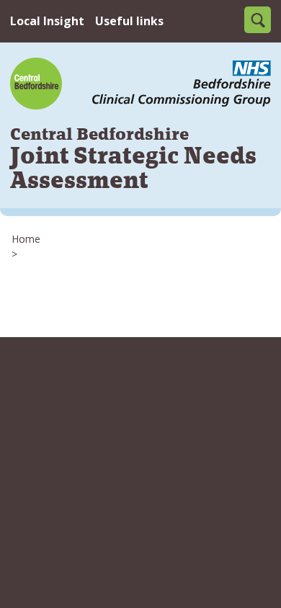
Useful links (129, 21)
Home (26, 239)
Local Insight (47, 21)
